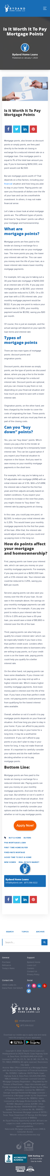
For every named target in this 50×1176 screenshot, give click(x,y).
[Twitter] (29, 991)
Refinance (6, 965)
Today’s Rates (8, 968)
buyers (27, 838)
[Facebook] (29, 986)
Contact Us (32, 971)
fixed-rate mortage (14, 852)
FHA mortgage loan (15, 843)
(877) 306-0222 (31, 882)
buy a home (15, 838)
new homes (10, 862)
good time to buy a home (17, 857)
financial (8, 184)
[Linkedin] (39, 986)
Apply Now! (25, 825)
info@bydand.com (14, 882)
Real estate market (29, 862)
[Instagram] (34, 986)
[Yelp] (44, 986)
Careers (30, 968)
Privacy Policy (33, 974)
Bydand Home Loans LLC (33, 964)
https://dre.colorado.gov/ (35, 1084)
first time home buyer (16, 848)
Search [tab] (10, 932)
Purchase (6, 962)
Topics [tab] (25, 932)
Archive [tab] (40, 932)
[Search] (44, 942)
